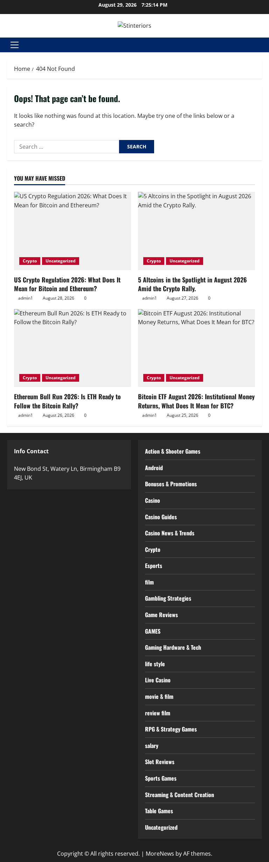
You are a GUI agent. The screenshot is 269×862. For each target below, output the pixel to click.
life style (155, 664)
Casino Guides (161, 517)
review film (157, 713)
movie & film (159, 696)
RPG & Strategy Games (171, 729)
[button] (14, 45)
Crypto (30, 261)
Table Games (159, 811)
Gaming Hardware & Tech (173, 647)
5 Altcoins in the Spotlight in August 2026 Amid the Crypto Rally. (192, 284)
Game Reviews (161, 614)
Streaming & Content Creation (179, 794)
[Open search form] (260, 45)
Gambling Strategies (168, 598)
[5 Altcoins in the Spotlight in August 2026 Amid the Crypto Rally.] (196, 231)
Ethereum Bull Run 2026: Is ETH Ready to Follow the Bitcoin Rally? (67, 401)
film (149, 582)
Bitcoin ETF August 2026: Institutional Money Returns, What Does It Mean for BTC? (196, 401)
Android (154, 467)
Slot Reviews (159, 761)
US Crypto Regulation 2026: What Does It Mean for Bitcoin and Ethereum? (67, 284)
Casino (152, 500)
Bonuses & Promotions (171, 484)
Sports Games (161, 778)
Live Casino (158, 680)
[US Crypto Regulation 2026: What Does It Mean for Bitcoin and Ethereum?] (72, 231)
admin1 (25, 298)
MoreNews (160, 853)
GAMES (152, 631)
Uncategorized (61, 261)
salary (151, 745)
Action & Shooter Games (172, 451)
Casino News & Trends (169, 533)
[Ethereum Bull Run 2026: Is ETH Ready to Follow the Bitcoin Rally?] (72, 348)
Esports (153, 565)
